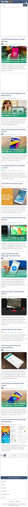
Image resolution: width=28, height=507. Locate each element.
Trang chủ (3, 481)
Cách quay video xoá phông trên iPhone (12, 292)
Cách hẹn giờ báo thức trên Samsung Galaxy (11, 346)
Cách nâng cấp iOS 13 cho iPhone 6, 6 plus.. (13, 166)
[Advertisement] (14, 22)
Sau (15, 455)
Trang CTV (5, 170)
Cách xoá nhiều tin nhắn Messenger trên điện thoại (10, 254)
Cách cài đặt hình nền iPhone (11, 329)
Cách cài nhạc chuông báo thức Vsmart (12, 384)
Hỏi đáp (3, 497)
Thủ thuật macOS (12, 98)
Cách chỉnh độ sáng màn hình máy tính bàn (13, 218)
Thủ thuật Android (12, 424)
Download (3, 491)
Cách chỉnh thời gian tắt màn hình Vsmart (13, 130)
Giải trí (2, 484)
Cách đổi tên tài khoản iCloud (11, 183)
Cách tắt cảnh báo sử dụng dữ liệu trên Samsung (13, 420)
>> (18, 455)
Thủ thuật (11, 186)
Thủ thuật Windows (12, 222)
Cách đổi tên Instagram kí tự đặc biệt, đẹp (13, 40)
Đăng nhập (16, 505)
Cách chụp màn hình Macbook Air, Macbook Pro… (13, 94)
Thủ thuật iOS (11, 296)
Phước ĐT (5, 98)
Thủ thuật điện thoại (11, 44)
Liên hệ (17, 501)
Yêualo (4, 44)
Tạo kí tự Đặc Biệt (5, 494)
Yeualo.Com (14, 504)
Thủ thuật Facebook (11, 258)
